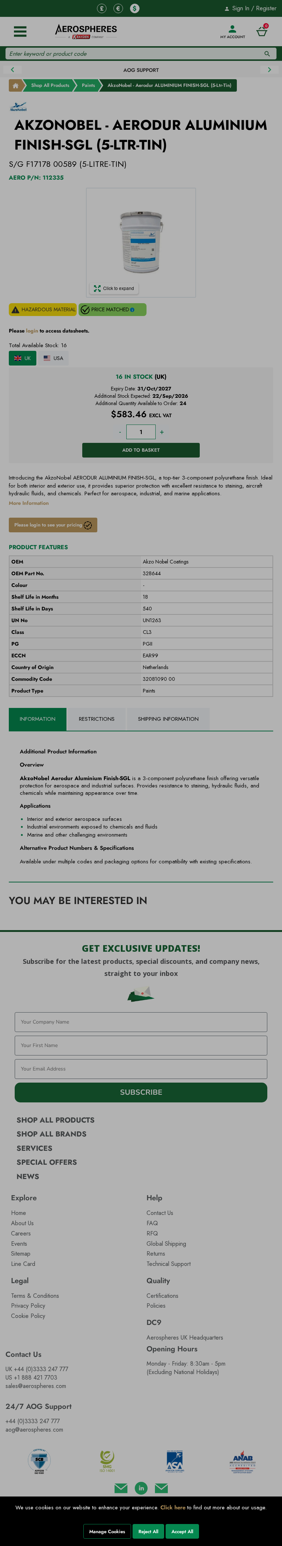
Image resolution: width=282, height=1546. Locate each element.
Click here (172, 1507)
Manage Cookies (107, 1531)
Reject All (148, 1531)
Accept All (182, 1531)
